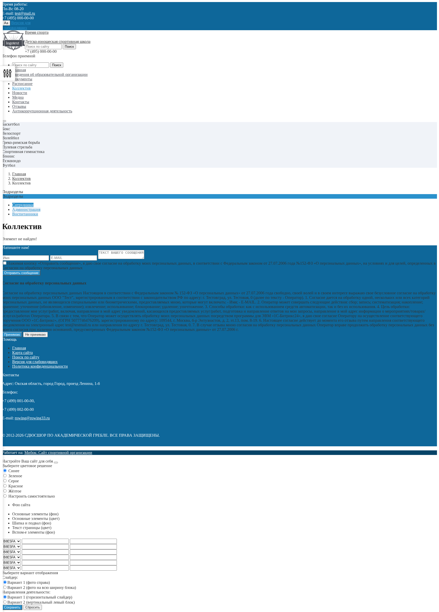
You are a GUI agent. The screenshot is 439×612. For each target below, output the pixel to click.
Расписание (22, 83)
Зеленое (15, 476)
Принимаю (12, 334)
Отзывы (19, 106)
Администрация (26, 209)
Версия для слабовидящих (35, 362)
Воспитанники (25, 214)
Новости (19, 93)
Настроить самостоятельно (31, 496)
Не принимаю (35, 334)
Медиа (18, 97)
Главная (19, 70)
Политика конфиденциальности (40, 366)
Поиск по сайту (25, 357)
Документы (22, 79)
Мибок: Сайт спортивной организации (58, 452)
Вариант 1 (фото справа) (28, 582)
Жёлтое (14, 491)
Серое (13, 481)
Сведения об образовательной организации (50, 74)
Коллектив (21, 88)
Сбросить (32, 607)
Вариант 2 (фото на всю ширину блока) (41, 587)
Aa (6, 23)
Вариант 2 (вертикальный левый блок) (41, 602)
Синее (13, 471)
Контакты (20, 102)
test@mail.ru (25, 13)
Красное (15, 486)
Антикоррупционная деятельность (42, 111)
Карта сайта (22, 352)
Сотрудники (23, 205)
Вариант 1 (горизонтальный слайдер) (39, 597)
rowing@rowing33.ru (32, 418)
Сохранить (12, 607)
